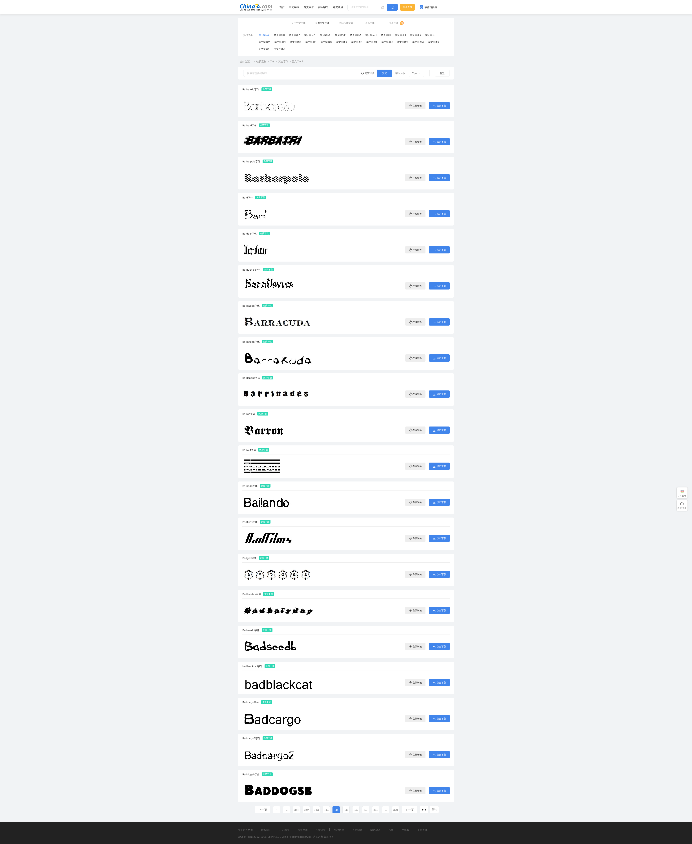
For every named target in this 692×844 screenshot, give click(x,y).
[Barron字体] (278, 430)
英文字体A (264, 35)
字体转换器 (430, 7)
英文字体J (400, 35)
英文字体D (309, 35)
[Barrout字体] (278, 466)
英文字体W (418, 42)
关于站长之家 (245, 829)
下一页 (409, 810)
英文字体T (371, 42)
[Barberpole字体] (278, 177)
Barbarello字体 (250, 89)
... (286, 809)
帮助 (391, 829)
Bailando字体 (250, 485)
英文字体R (341, 42)
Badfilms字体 (250, 521)
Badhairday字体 (251, 594)
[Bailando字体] (278, 502)
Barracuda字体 (251, 305)
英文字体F (340, 35)
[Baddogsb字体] (278, 790)
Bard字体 (247, 197)
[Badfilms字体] (278, 538)
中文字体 (294, 7)
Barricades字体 (251, 377)
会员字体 (369, 22)
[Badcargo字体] (278, 718)
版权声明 (303, 829)
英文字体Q (326, 42)
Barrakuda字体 (251, 341)
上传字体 (422, 829)
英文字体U (387, 42)
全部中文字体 (298, 22)
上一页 (262, 810)
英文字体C (294, 35)
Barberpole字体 (251, 161)
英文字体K (415, 35)
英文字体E (325, 35)
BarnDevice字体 (251, 269)
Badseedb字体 (251, 630)
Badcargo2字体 (251, 738)
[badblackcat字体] (278, 682)
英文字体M (264, 42)
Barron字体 (248, 413)
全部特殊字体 (346, 22)
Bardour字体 (249, 233)
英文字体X (433, 42)
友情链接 (321, 829)
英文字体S (356, 42)
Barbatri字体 (249, 125)
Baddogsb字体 (251, 774)
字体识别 (407, 7)
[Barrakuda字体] (278, 357)
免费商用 (338, 7)
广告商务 (284, 829)
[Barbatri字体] (278, 141)
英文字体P (310, 42)
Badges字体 (249, 558)
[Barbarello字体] (278, 105)
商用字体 (323, 7)
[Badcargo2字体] (278, 754)
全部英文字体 (322, 22)
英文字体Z (279, 48)
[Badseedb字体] (278, 646)
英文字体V (402, 42)
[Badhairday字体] (278, 610)
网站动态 (375, 829)
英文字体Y (264, 48)
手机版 (405, 829)
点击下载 (441, 105)
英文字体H (371, 35)
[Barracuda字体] (278, 321)
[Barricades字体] (278, 394)
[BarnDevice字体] (278, 285)
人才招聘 (357, 829)
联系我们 (266, 829)
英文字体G (355, 35)
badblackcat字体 (252, 666)
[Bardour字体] (278, 249)
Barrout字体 (249, 449)
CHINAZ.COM (275, 836)
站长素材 (261, 61)
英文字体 (309, 7)
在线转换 (417, 105)
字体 (272, 61)
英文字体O (295, 42)
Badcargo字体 (250, 702)
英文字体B (279, 35)
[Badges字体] (278, 574)
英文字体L (430, 35)
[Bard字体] (278, 213)
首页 (282, 7)
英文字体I (386, 35)
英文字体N (280, 42)
